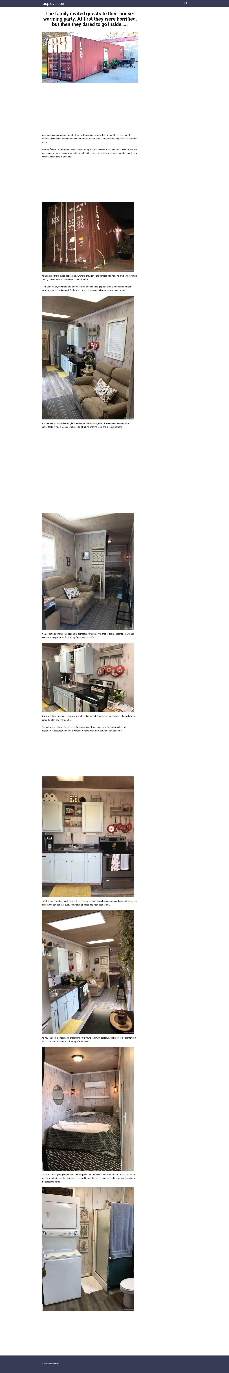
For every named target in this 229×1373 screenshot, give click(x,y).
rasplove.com (53, 3)
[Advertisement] (90, 111)
